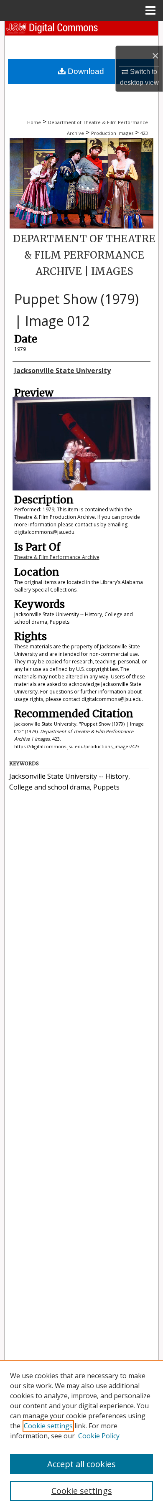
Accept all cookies (81, 1464)
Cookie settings (48, 1425)
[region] (81, 1435)
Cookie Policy (99, 1435)
